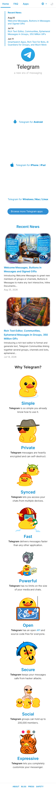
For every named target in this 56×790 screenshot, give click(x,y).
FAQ (16, 3)
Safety (39, 786)
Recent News (14, 12)
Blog (23, 786)
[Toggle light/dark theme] (52, 4)
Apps (26, 3)
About (16, 786)
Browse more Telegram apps (27, 211)
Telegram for (31, 121)
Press (31, 786)
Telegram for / (31, 165)
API (38, 630)
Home (5, 3)
